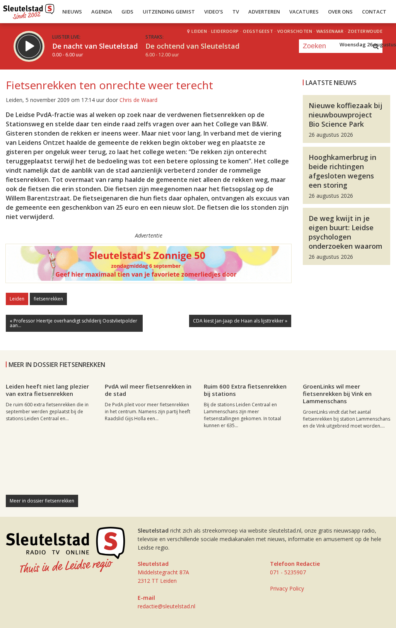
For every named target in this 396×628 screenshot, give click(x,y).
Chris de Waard (138, 100)
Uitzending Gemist (169, 11)
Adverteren (264, 11)
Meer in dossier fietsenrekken (42, 500)
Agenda (101, 11)
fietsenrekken (48, 298)
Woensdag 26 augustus (368, 44)
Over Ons (340, 11)
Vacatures (304, 11)
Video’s (213, 11)
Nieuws (72, 11)
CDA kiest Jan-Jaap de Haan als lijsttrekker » (240, 320)
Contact (374, 11)
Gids (127, 11)
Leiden (17, 298)
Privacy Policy (287, 588)
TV (235, 11)
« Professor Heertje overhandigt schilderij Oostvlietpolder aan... (73, 323)
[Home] (28, 9)
